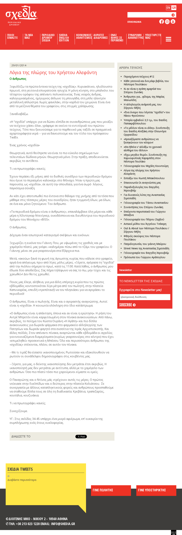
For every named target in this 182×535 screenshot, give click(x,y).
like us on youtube (173, 21)
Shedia (28, 15)
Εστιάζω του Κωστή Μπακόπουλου (144, 178)
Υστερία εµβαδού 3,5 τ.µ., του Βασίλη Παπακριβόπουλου (145, 121)
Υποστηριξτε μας (153, 36)
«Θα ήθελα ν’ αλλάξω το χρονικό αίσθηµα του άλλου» (143, 148)
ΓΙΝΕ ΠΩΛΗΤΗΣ (103, 489)
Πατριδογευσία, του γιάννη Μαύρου (145, 244)
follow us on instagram (167, 21)
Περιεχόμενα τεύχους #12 (139, 76)
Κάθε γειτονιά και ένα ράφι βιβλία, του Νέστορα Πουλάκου (146, 82)
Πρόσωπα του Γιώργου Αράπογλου (144, 257)
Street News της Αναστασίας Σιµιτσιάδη (146, 248)
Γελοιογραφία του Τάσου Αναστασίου (146, 202)
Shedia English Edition (64, 38)
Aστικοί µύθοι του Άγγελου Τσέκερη (145, 223)
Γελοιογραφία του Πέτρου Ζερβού (144, 219)
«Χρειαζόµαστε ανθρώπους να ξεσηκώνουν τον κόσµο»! (141, 140)
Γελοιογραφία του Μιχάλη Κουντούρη (146, 166)
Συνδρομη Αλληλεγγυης (136, 36)
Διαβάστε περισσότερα (21, 480)
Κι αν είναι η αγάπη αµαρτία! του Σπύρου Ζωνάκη (142, 90)
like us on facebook (161, 21)
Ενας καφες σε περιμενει (117, 38)
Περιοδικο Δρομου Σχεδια (48, 38)
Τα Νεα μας (29, 36)
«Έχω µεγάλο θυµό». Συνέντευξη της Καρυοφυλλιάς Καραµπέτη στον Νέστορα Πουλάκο (145, 158)
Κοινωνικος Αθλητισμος (84, 36)
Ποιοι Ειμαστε (12, 36)
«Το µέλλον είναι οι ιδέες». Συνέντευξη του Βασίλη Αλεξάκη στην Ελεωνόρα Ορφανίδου (147, 131)
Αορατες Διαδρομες (100, 36)
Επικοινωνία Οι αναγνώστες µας (142, 182)
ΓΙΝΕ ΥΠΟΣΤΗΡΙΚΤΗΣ (152, 489)
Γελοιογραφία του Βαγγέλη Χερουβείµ (146, 252)
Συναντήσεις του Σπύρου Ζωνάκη (143, 207)
